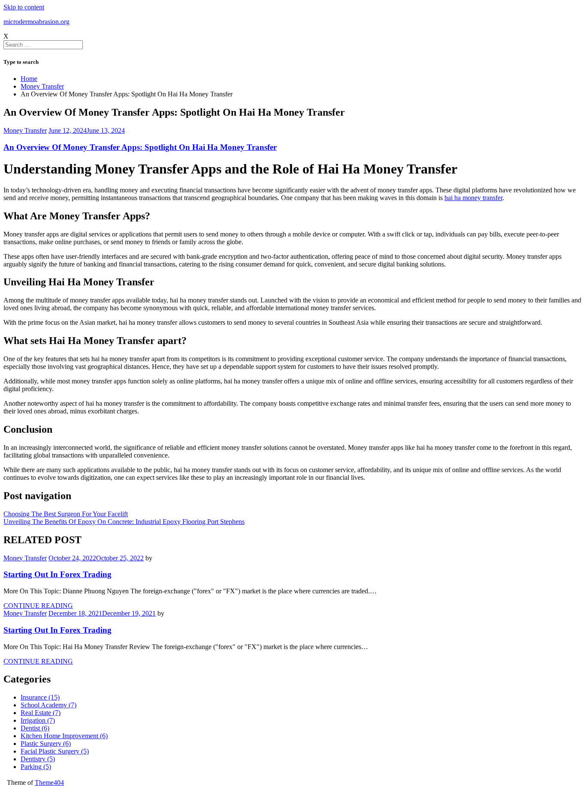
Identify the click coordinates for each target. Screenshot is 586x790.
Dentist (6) (35, 728)
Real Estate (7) (40, 712)
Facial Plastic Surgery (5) (55, 751)
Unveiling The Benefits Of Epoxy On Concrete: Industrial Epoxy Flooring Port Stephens (124, 521)
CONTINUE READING (38, 605)
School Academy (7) (48, 705)
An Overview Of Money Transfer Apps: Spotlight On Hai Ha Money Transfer (140, 147)
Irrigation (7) (38, 720)
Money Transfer (25, 130)
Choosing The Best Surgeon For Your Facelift (65, 514)
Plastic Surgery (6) (46, 743)
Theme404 (49, 782)
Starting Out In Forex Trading (57, 574)
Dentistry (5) (38, 759)
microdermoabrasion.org (36, 21)
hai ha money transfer (473, 197)
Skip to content (23, 7)
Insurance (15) (40, 697)
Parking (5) (36, 766)
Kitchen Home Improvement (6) (64, 735)
